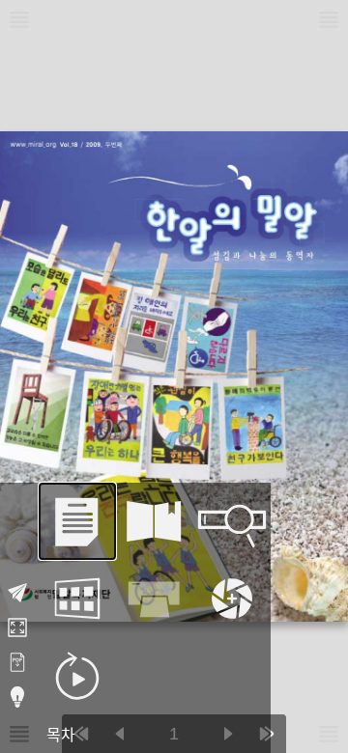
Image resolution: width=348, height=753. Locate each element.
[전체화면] (17, 627)
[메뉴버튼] (19, 733)
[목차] (77, 521)
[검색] (232, 521)
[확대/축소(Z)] (232, 598)
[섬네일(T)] (77, 598)
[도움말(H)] (17, 697)
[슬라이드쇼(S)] (77, 675)
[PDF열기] (17, 662)
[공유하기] (17, 592)
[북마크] (154, 521)
